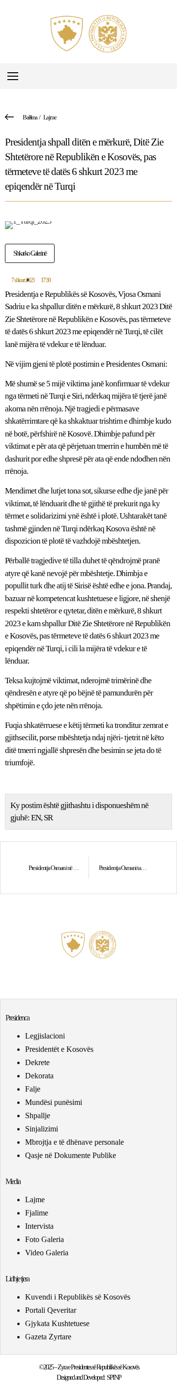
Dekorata (39, 1075)
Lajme (50, 117)
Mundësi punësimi (53, 1102)
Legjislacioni (45, 1036)
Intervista (39, 1226)
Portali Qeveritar (50, 1310)
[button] (169, 76)
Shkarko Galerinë (29, 253)
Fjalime (36, 1213)
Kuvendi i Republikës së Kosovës (77, 1297)
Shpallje (37, 1115)
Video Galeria (46, 1252)
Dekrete (37, 1062)
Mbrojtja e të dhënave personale (74, 1142)
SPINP (114, 1377)
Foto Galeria (44, 1239)
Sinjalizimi (41, 1129)
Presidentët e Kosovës (59, 1049)
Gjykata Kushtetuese (57, 1323)
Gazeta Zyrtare (48, 1336)
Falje (32, 1089)
